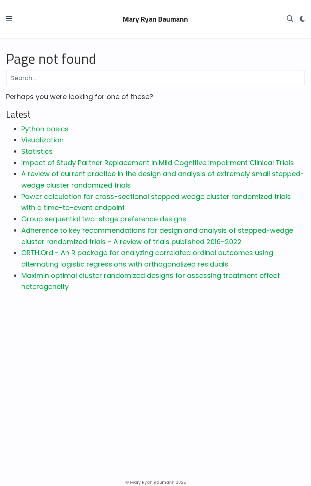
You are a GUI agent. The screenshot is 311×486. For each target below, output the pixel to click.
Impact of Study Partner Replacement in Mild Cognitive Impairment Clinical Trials (157, 162)
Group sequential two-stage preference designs (103, 219)
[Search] (290, 19)
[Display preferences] (302, 19)
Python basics (45, 129)
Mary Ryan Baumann (155, 19)
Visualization (42, 140)
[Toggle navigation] (9, 19)
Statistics (37, 151)
